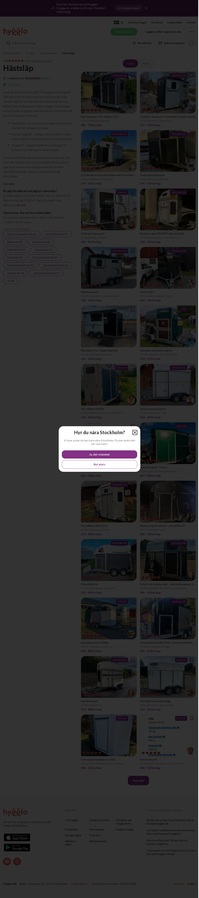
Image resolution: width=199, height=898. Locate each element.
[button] (135, 432)
